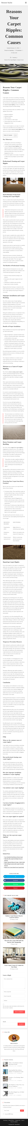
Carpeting (11, 50)
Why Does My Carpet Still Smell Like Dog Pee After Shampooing (14, 941)
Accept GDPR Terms (9, 1114)
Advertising (5, 1120)
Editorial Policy (11, 1120)
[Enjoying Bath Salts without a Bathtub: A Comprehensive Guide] (5, 1071)
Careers (22, 1120)
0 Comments (19, 50)
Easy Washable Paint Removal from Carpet (13, 857)
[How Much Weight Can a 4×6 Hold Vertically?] (5, 1093)
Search (4, 1021)
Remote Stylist (6, 3)
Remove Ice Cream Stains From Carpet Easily (14, 867)
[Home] (10, 57)
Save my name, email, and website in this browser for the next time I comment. (13, 1007)
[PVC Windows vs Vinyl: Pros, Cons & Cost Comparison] (5, 1086)
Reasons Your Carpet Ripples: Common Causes (14, 59)
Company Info (17, 1120)
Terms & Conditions (14, 1121)
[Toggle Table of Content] (14, 135)
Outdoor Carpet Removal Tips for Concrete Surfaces (14, 916)
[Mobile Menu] (26, 2)
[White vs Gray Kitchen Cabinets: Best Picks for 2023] (5, 1064)
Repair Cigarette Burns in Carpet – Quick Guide (14, 862)
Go (22, 1110)
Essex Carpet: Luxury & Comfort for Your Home (14, 966)
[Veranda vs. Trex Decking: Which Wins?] (5, 1078)
